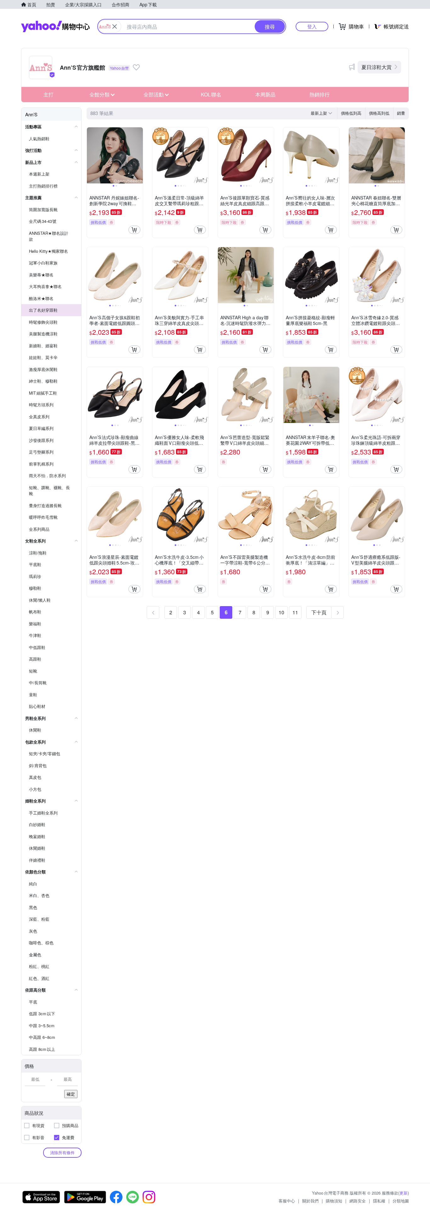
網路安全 (357, 1201)
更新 (403, 1193)
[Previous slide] (91, 155)
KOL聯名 (211, 94)
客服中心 (287, 1201)
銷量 (401, 113)
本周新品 (265, 94)
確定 (71, 1094)
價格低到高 (351, 113)
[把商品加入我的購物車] (134, 230)
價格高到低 (379, 113)
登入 (312, 26)
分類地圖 (401, 1201)
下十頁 (318, 612)
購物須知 (334, 1201)
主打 (48, 94)
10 (281, 612)
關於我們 (310, 1201)
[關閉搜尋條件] (114, 26)
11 (295, 612)
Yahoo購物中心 (55, 26)
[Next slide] (139, 155)
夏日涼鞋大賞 (376, 67)
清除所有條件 (62, 1152)
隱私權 (379, 1201)
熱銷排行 (319, 94)
